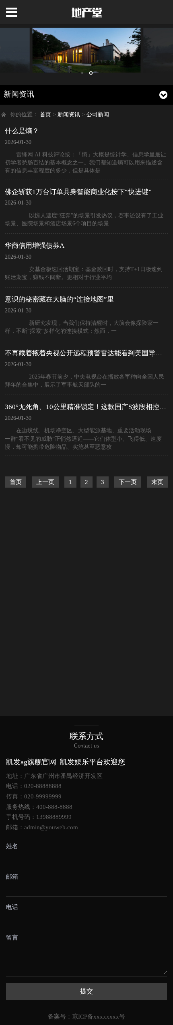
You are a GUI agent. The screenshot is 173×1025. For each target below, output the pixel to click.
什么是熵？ (22, 131)
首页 (45, 114)
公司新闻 (97, 114)
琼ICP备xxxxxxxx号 (98, 1016)
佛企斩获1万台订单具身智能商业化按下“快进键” (78, 192)
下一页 (128, 482)
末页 (157, 482)
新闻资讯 (69, 114)
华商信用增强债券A (34, 245)
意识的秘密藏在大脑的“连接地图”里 (59, 299)
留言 (12, 937)
